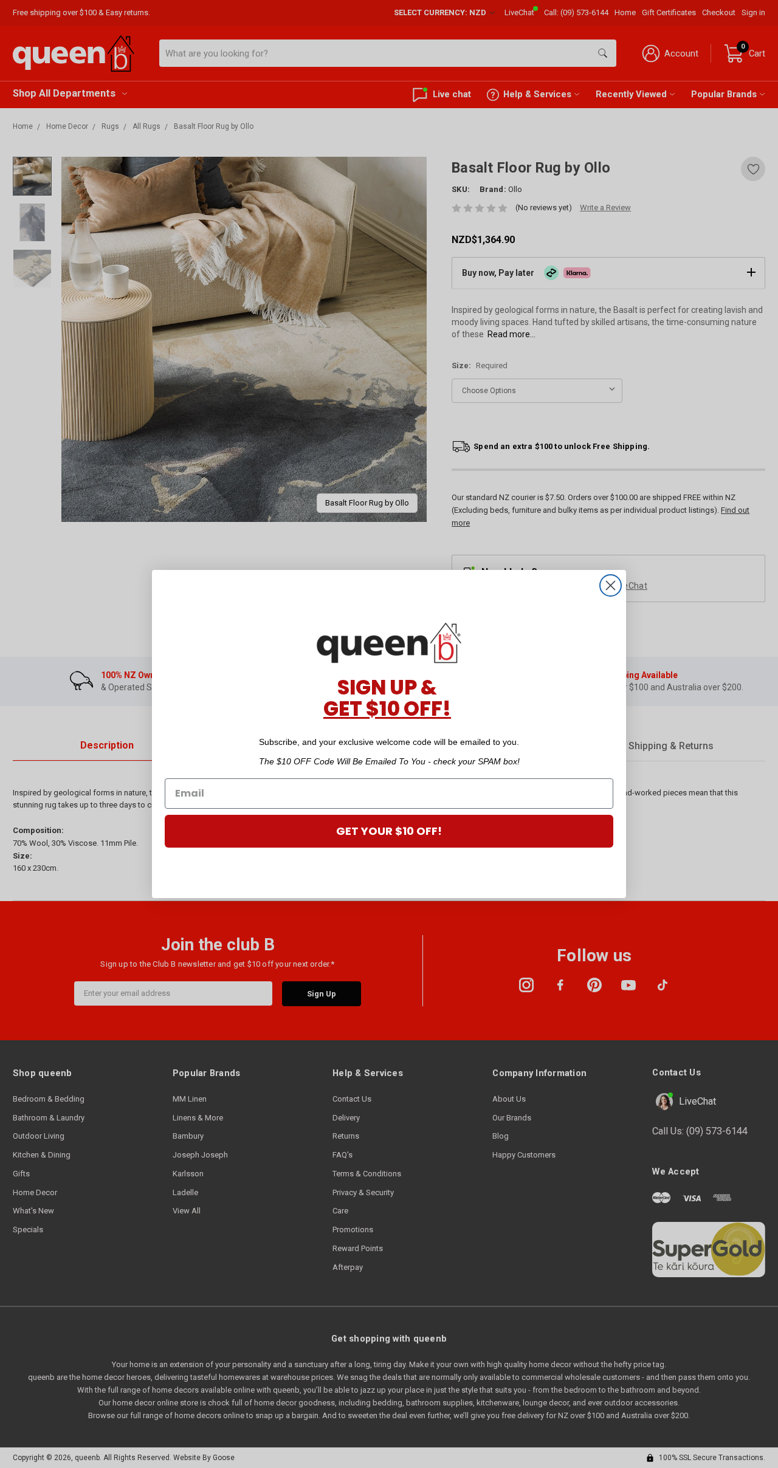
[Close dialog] (610, 585)
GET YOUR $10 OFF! (389, 831)
